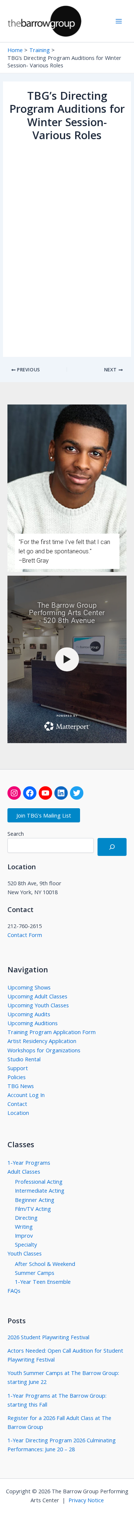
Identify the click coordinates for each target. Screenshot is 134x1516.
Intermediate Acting (39, 1190)
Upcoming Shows (29, 987)
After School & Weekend (45, 1263)
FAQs (13, 1290)
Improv (24, 1235)
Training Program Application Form (51, 1032)
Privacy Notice (86, 1500)
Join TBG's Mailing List (43, 815)
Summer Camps (34, 1272)
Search (15, 833)
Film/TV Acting (33, 1208)
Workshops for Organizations (43, 1050)
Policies (16, 1077)
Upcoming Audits (28, 1014)
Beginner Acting (34, 1199)
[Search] (112, 847)
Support (17, 1068)
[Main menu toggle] (119, 21)
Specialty (26, 1244)
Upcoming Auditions (32, 1023)
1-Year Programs (28, 1162)
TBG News (20, 1086)
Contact (17, 1103)
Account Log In (26, 1094)
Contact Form (24, 934)
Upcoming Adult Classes (37, 996)
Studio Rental (24, 1059)
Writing (24, 1226)
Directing (26, 1217)
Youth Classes (24, 1253)
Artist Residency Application (41, 1041)
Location (18, 1112)
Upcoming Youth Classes (38, 1005)
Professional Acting (39, 1181)
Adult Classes (23, 1171)
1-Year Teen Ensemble (43, 1281)
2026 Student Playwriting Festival (48, 1337)
